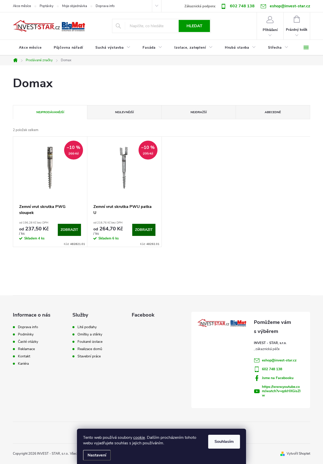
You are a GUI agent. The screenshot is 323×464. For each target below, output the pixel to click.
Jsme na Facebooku (277, 378)
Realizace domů (89, 349)
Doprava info (105, 6)
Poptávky (46, 6)
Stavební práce (89, 356)
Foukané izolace (89, 342)
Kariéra (23, 364)
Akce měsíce (22, 6)
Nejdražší (199, 112)
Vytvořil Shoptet (298, 453)
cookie (139, 437)
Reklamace (26, 349)
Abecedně (273, 112)
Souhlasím (224, 441)
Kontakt (24, 356)
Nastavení (97, 455)
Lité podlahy (87, 327)
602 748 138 (242, 6)
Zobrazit (69, 229)
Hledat (194, 26)
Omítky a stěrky (89, 334)
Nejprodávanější (50, 112)
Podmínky (26, 334)
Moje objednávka (74, 6)
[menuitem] (30, 47)
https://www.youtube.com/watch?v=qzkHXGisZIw (281, 391)
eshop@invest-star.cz (279, 360)
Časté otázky (28, 342)
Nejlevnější (124, 112)
